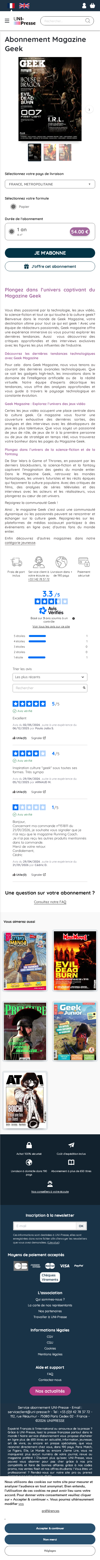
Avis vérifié (24, 711)
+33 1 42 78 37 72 (39, 579)
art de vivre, (17, 1443)
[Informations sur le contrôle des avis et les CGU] (73, 618)
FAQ (50, 1374)
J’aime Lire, (71, 1450)
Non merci (50, 1539)
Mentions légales (50, 1354)
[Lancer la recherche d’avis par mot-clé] (84, 688)
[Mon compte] (84, 5)
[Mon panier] (92, 5)
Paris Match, (83, 1447)
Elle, (26, 1450)
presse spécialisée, (63, 1443)
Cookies (50, 1348)
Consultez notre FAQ (50, 902)
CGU (50, 1342)
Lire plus (53, 1242)
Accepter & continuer (50, 1528)
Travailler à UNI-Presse (50, 1317)
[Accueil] (24, 21)
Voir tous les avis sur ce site (51, 626)
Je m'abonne (50, 253)
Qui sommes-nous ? (50, 1299)
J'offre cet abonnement (54, 266)
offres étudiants (61, 1469)
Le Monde (38, 1450)
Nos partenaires (50, 1311)
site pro (70, 1472)
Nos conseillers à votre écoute (50, 1191)
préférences (50, 1511)
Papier (24, 206)
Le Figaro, (15, 1450)
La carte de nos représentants (50, 1305)
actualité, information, (64, 1439)
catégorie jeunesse (20, 542)
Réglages (50, 1551)
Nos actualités (50, 1391)
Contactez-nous (50, 1380)
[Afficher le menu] (7, 21)
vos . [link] (32, 1511)
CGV (50, 1337)
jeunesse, (86, 1439)
